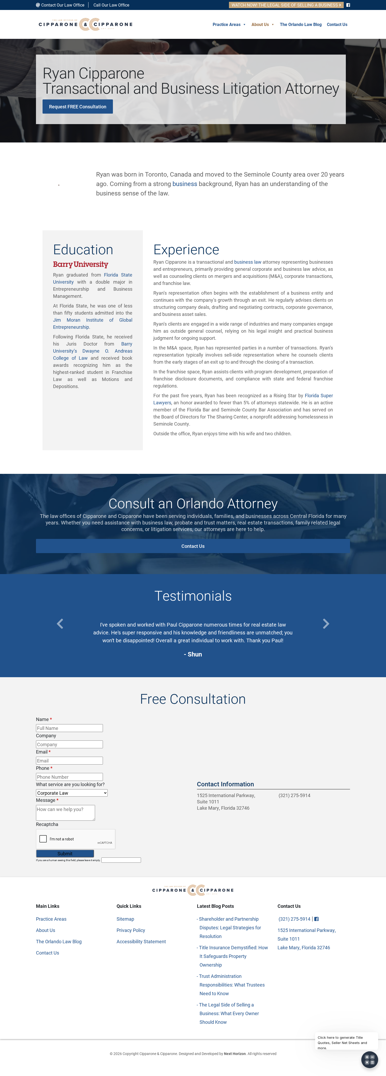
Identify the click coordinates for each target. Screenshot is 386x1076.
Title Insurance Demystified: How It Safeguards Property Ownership (234, 956)
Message (47, 800)
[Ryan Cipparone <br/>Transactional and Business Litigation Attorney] (58, 183)
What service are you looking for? (70, 784)
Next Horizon (235, 1053)
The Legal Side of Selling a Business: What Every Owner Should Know (229, 1013)
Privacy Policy (131, 930)
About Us (260, 24)
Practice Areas (227, 24)
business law (248, 262)
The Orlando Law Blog (301, 24)
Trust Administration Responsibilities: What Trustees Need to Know (232, 985)
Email (43, 752)
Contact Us (337, 24)
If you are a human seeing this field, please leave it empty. (68, 860)
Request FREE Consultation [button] (77, 106)
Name (44, 719)
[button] (60, 624)
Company (46, 735)
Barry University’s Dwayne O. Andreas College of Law (92, 351)
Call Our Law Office (110, 5)
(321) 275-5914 (294, 795)
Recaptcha (47, 824)
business (185, 183)
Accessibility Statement (141, 941)
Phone (44, 768)
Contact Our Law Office (62, 5)
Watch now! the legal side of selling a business (285, 5)
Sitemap (125, 919)
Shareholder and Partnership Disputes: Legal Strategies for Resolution (230, 927)
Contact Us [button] (193, 546)
